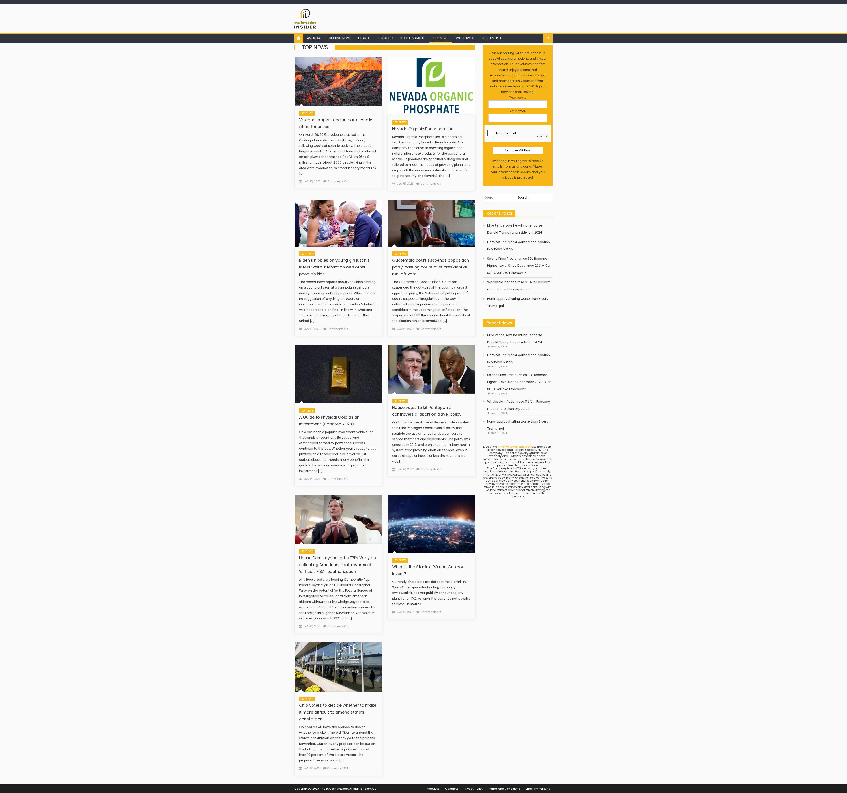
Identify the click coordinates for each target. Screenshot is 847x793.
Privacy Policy (473, 789)
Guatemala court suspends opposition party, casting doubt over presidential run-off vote (430, 267)
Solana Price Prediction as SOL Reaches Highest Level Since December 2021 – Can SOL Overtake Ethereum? (519, 265)
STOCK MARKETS (412, 38)
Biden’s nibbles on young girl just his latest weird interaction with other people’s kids (334, 267)
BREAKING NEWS (339, 38)
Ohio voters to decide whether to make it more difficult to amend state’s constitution (337, 712)
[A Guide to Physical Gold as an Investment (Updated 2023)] (338, 374)
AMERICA (313, 38)
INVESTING (385, 38)
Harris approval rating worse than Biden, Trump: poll (517, 302)
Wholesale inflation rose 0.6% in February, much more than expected (519, 285)
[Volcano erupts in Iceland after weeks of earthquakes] (338, 81)
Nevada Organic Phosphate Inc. (423, 129)
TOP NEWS (440, 38)
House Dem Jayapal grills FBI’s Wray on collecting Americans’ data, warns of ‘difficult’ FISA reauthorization (337, 564)
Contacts (451, 789)
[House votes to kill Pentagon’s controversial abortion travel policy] (431, 369)
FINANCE (364, 38)
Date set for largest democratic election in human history (518, 245)
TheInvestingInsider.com (515, 447)
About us (433, 789)
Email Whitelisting (538, 789)
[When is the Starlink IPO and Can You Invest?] (431, 524)
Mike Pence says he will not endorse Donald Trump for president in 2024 (514, 229)
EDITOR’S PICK (492, 38)
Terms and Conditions (504, 789)
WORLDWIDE (465, 38)
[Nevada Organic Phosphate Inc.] (431, 86)
